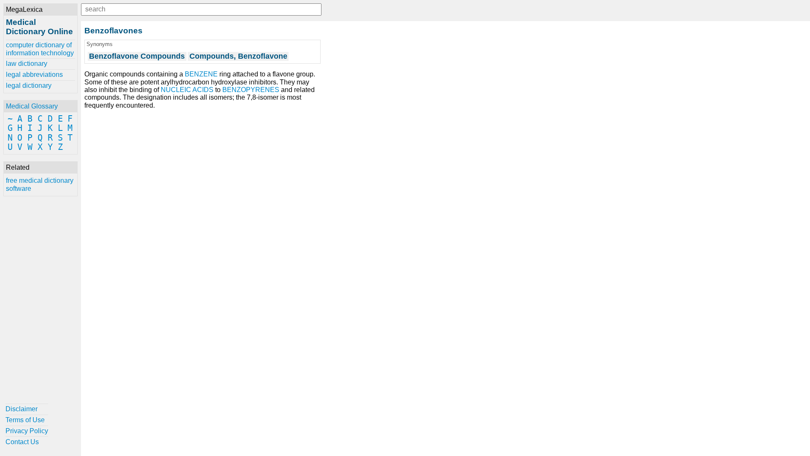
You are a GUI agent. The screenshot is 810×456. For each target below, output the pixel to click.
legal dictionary (28, 85)
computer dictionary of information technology (40, 48)
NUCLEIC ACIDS (187, 89)
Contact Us (22, 441)
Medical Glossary (32, 106)
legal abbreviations (34, 74)
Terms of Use (25, 419)
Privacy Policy (26, 430)
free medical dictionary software (39, 184)
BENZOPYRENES (250, 89)
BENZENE (201, 74)
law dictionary (26, 63)
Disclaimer (21, 409)
